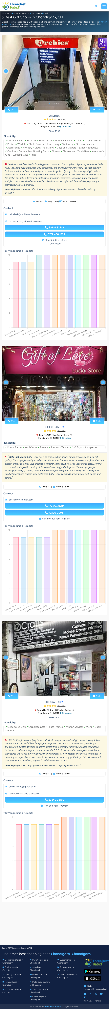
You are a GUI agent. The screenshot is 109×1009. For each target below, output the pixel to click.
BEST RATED (7, 13)
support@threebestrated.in (96, 989)
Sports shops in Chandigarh (38, 998)
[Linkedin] (85, 997)
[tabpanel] (54, 72)
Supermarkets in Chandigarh (66, 961)
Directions (66, 126)
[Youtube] (101, 993)
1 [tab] (49, 103)
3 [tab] (54, 103)
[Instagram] (96, 993)
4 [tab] (56, 103)
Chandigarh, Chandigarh (71, 954)
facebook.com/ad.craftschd (24, 793)
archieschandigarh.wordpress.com (25, 221)
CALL (12, 110)
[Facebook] (85, 993)
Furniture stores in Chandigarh (11, 991)
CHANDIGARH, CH (21, 13)
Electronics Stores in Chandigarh (12, 961)
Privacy (88, 1001)
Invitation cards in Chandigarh (39, 961)
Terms (98, 1001)
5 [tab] (58, 103)
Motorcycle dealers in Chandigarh (40, 983)
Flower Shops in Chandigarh (10, 983)
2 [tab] (53, 414)
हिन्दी (46, 13)
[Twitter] (90, 993)
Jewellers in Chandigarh (36, 968)
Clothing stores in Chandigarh (11, 976)
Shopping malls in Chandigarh (39, 991)
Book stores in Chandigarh (10, 968)
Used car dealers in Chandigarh (67, 976)
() (61, 119)
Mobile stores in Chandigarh (38, 976)
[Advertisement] (54, 925)
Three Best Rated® (52, 1006)
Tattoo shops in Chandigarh (65, 968)
